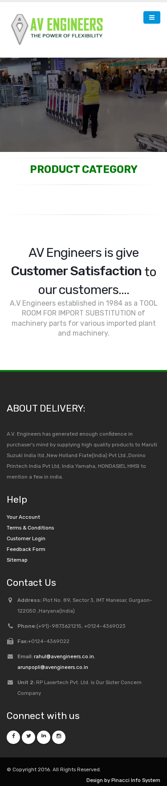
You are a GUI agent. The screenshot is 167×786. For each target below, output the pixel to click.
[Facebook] (13, 719)
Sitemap (17, 542)
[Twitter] (28, 719)
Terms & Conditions (30, 510)
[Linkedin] (43, 719)
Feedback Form (26, 531)
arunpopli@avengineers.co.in (52, 649)
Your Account (23, 499)
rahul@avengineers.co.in (64, 638)
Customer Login (26, 520)
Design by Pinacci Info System (123, 762)
